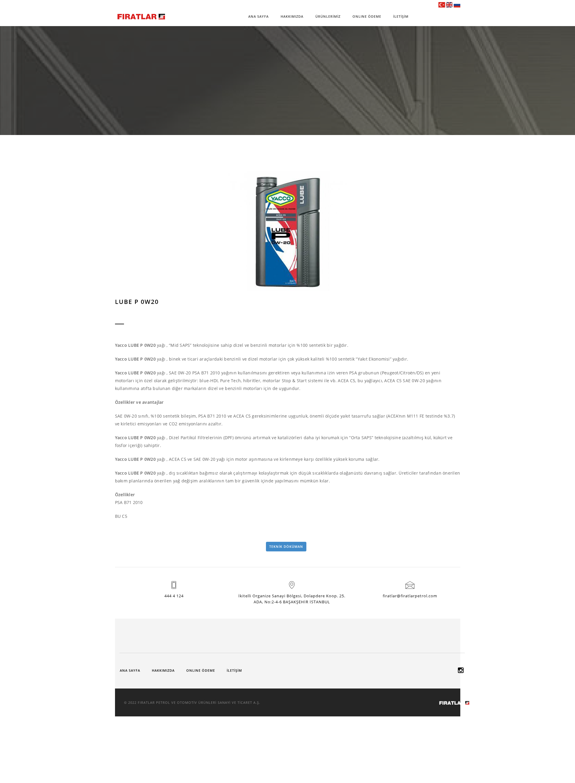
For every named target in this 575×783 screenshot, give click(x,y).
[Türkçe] (441, 4)
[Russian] (457, 4)
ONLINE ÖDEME (366, 16)
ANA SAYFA (258, 16)
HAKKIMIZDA (292, 16)
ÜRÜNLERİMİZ (328, 16)
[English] (449, 4)
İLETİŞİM (400, 16)
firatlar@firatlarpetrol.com (410, 595)
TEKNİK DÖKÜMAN (286, 546)
